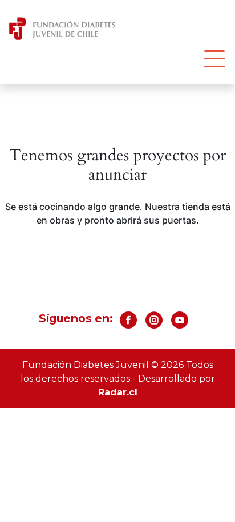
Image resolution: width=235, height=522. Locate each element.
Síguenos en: (76, 318)
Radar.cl (117, 392)
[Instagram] (154, 324)
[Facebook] (128, 324)
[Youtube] (179, 324)
